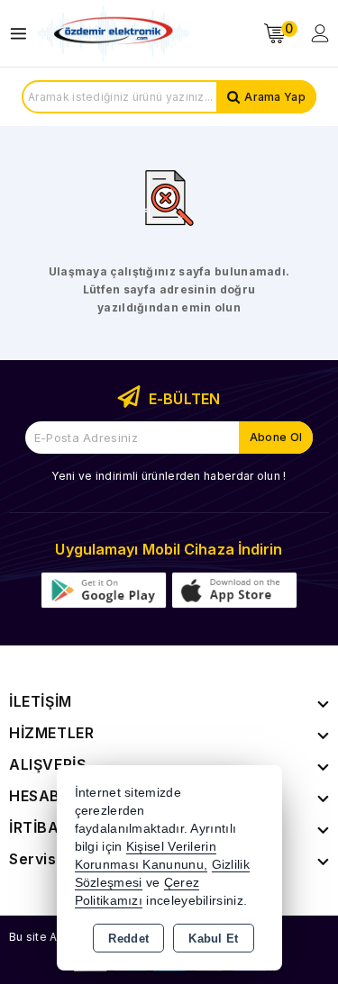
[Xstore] (113, 33)
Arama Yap (275, 97)
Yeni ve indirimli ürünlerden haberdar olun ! (168, 476)
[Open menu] (23, 33)
